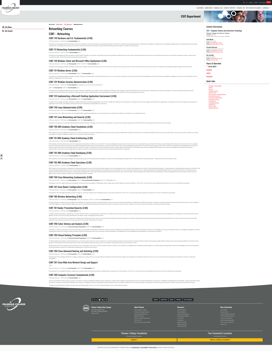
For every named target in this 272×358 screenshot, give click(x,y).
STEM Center (212, 106)
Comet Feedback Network (227, 316)
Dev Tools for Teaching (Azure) (217, 94)
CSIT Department (68, 24)
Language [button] (266, 8)
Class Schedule (188, 300)
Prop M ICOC (137, 320)
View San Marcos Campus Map (142, 322)
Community (180, 318)
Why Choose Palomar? (253, 8)
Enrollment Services (214, 96)
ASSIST (211, 87)
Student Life (240, 8)
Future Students (181, 312)
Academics (200, 8)
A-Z (247, 2)
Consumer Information (226, 318)
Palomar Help (181, 326)
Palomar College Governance (142, 318)
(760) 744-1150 (214, 60)
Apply (268, 2)
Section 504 (223, 324)
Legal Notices (135, 347)
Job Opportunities (214, 103)
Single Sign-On (181, 324)
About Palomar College (140, 310)
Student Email (181, 322)
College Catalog (213, 91)
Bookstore (164, 300)
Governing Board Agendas (227, 320)
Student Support (229, 8)
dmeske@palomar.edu (216, 42)
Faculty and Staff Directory (141, 314)
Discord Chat (212, 92)
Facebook (209, 70)
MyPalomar (212, 104)
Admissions (208, 8)
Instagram (209, 76)
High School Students (183, 314)
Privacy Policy (153, 347)
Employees (180, 320)
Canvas (251, 2)
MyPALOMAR (262, 2)
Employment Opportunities (141, 312)
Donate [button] (133, 340)
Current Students (181, 310)
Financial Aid (218, 8)
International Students (183, 316)
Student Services (213, 108)
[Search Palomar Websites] (244, 2)
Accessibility (144, 347)
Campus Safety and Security (227, 314)
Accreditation (223, 310)
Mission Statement (139, 316)
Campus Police (224, 312)
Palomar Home (59, 24)
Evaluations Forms (214, 99)
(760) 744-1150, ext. (217, 44)
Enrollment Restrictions (215, 97)
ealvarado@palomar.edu (216, 50)
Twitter (208, 73)
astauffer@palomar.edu (216, 58)
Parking (178, 300)
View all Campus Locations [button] (219, 340)
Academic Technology (215, 86)
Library (256, 2)
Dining (171, 300)
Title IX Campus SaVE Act (226, 322)
